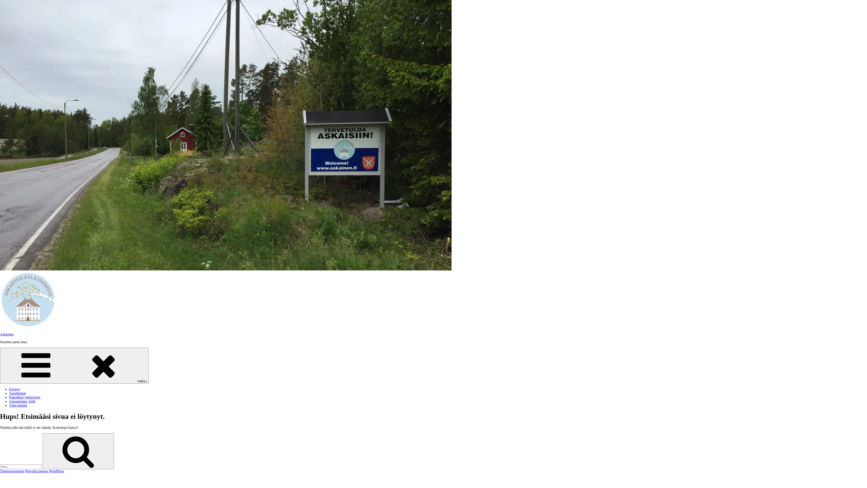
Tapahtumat (17, 393)
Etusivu (14, 389)
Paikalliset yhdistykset (24, 397)
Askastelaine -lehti (22, 401)
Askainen (7, 334)
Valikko (142, 381)
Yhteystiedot (18, 405)
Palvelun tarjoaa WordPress (44, 471)
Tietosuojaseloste (12, 471)
